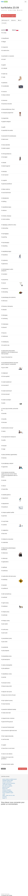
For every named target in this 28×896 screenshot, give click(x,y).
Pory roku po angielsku (7, 786)
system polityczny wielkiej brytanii (9, 779)
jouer (20, 20)
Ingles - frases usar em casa (8, 795)
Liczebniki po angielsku (7, 791)
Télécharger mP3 (6, 20)
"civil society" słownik (6, 784)
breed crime (5, 788)
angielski (3, 768)
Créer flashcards (22, 768)
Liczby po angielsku (6, 790)
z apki (3, 794)
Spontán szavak (5, 787)
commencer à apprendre (9, 16)
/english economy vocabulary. (8, 783)
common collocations (6, 781)
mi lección (4, 796)
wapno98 (20, 10)
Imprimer (14, 20)
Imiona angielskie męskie (7, 792)
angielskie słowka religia (7, 780)
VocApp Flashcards (5, 894)
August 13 (4, 798)
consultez (4, 23)
